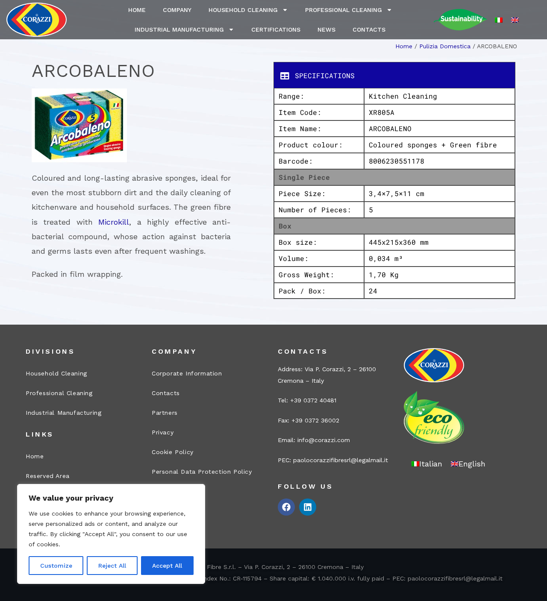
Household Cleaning (243, 9)
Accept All (167, 565)
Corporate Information (187, 373)
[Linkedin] (307, 507)
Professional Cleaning (343, 9)
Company (177, 9)
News (326, 29)
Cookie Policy (173, 452)
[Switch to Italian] (499, 20)
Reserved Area (48, 475)
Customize (56, 565)
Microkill (113, 221)
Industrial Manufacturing (179, 29)
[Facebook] (286, 507)
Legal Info (168, 491)
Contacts (369, 29)
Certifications (275, 29)
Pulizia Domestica (445, 46)
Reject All (112, 565)
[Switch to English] (515, 20)
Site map (166, 510)
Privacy (163, 432)
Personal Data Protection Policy (202, 471)
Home (137, 9)
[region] (111, 534)
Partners (165, 412)
